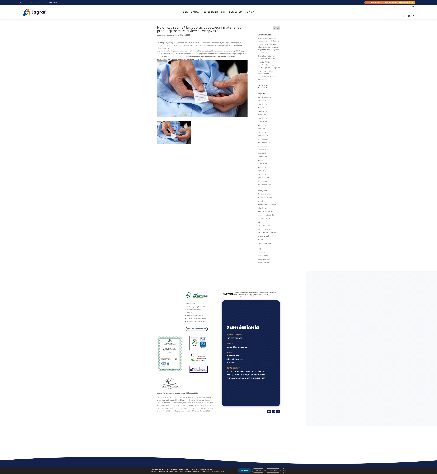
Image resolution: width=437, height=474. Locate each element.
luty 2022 (261, 129)
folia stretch (262, 208)
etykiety (261, 201)
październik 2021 (264, 143)
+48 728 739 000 (234, 338)
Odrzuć (258, 470)
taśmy (260, 222)
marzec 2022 (262, 125)
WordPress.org (263, 263)
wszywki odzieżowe (265, 243)
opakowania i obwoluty (266, 215)
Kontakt (250, 12)
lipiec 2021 (262, 153)
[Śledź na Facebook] (413, 16)
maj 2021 (261, 160)
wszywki (261, 239)
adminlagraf (175, 35)
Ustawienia (273, 470)
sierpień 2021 (263, 150)
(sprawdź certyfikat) (247, 296)
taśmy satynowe (264, 229)
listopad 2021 (263, 139)
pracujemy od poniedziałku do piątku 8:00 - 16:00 (39, 3)
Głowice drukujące (265, 211)
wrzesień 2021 (263, 146)
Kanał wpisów (263, 256)
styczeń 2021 (263, 174)
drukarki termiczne (265, 194)
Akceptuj (244, 470)
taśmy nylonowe (264, 225)
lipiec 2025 (262, 100)
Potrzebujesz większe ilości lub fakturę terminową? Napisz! (390, 3)
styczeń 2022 (263, 132)
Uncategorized (263, 236)
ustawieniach (219, 471)
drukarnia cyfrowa (265, 197)
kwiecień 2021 (263, 164)
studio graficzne (264, 218)
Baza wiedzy (236, 12)
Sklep (224, 12)
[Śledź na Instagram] (409, 16)
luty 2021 (261, 170)
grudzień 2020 (263, 178)
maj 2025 (261, 108)
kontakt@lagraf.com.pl (237, 347)
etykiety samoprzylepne (267, 204)
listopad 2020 (263, 181)
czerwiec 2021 (263, 156)
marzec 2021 (262, 167)
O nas (185, 12)
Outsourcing (210, 12)
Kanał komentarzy (264, 259)
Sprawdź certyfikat (196, 329)
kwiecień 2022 (263, 121)
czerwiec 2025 (263, 104)
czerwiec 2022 (263, 118)
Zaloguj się (262, 252)
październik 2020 (264, 185)
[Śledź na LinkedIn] (404, 16)
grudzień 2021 (263, 135)
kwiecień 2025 (263, 111)
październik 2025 (264, 97)
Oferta (195, 12)
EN (413, 7)
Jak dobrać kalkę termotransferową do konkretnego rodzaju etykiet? (269, 65)
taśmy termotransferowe (267, 232)
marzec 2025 (262, 115)
